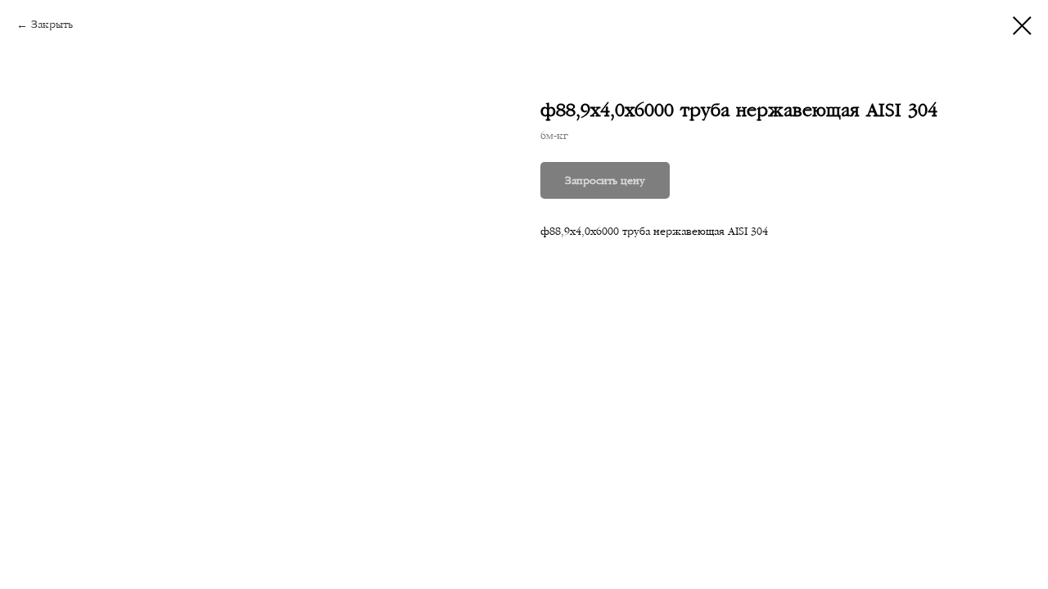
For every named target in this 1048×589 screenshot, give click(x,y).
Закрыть (52, 24)
